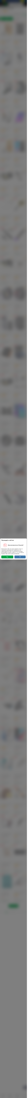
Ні (20, 557)
